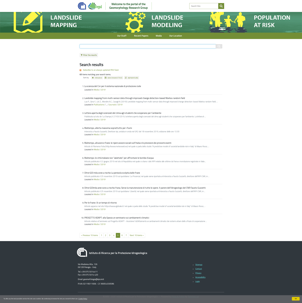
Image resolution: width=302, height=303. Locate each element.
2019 (103, 89)
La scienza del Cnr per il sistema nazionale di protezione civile (112, 86)
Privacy (198, 273)
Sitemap (198, 264)
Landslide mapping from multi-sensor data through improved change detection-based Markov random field (134, 98)
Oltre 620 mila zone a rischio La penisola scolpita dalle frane (112, 172)
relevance (98, 77)
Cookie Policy (82, 299)
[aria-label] (221, 6)
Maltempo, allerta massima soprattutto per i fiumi (108, 128)
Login (197, 281)
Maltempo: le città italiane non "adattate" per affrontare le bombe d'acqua (119, 158)
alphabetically (133, 77)
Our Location (175, 35)
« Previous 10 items (89, 235)
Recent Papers (141, 35)
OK (296, 299)
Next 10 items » (137, 235)
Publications (99, 104)
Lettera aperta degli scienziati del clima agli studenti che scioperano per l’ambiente (122, 113)
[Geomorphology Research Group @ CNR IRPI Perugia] (116, 6)
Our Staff (121, 35)
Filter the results (90, 55)
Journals (112, 104)
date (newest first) (115, 77)
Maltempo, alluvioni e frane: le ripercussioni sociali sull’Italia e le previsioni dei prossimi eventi (127, 143)
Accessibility (200, 277)
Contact (198, 268)
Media (159, 35)
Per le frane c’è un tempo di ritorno (100, 202)
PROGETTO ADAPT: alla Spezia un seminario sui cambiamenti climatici (116, 217)
